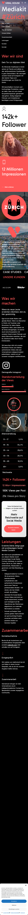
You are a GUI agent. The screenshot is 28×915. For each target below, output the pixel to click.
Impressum (22, 912)
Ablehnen (14, 905)
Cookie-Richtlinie (6, 912)
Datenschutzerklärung (15, 912)
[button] (26, 885)
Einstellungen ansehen (14, 909)
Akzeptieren (14, 901)
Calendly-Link (12, 645)
